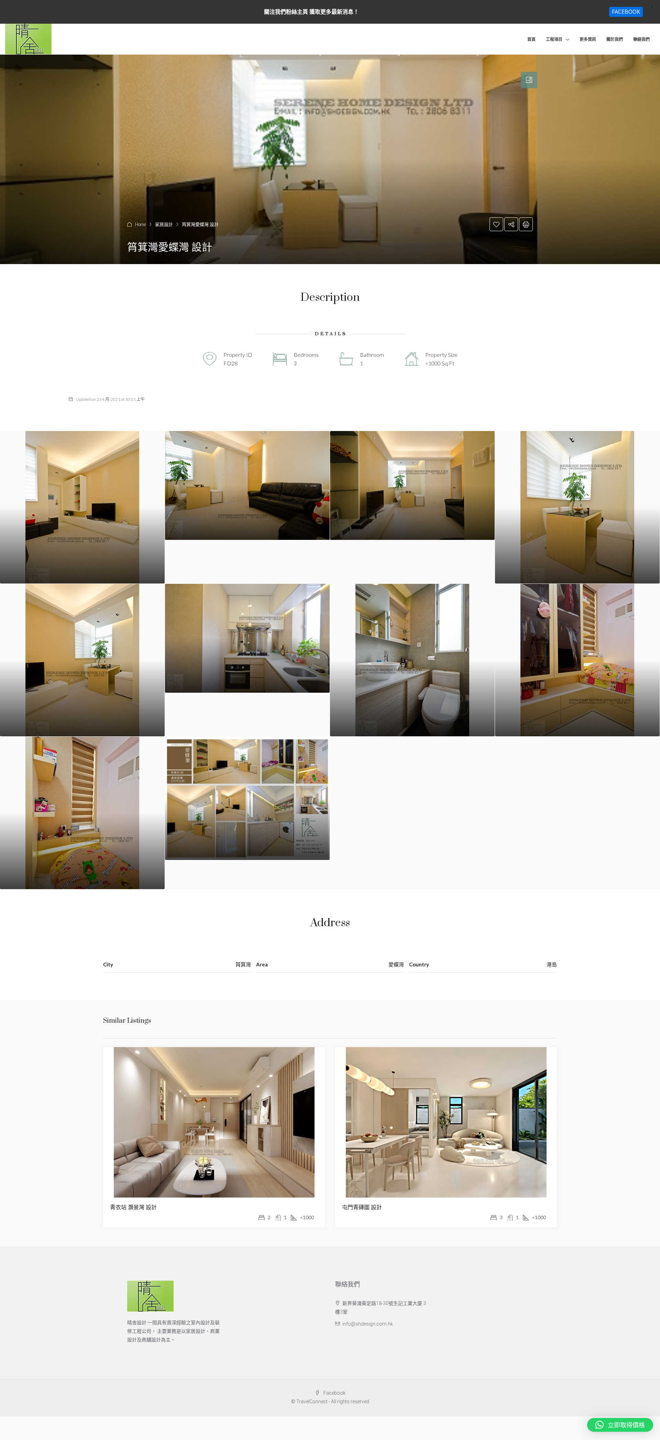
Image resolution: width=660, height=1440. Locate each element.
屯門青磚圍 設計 (362, 1207)
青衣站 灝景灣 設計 (133, 1207)
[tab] (529, 80)
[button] (620, 1425)
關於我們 (614, 39)
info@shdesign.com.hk (367, 1324)
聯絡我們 (641, 39)
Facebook (333, 1393)
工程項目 (554, 39)
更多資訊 (588, 39)
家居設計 (164, 224)
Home (140, 224)
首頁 (531, 39)
